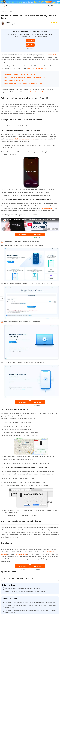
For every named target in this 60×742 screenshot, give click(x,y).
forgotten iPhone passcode (37, 68)
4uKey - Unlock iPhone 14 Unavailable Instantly (30, 31)
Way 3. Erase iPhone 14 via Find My (15, 80)
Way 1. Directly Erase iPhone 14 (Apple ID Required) (20, 74)
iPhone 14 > (11, 11)
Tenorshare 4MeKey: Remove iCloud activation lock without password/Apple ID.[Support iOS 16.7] (30, 611)
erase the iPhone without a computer (22, 139)
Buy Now (31, 40)
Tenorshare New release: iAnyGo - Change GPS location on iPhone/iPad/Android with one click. (30, 606)
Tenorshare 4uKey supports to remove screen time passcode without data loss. (30, 602)
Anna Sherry (8, 22)
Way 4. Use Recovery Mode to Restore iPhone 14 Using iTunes (23, 83)
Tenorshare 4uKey (47, 208)
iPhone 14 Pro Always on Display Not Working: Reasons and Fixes (25, 592)
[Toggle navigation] (54, 5)
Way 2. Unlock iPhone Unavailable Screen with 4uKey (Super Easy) (25, 77)
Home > (5, 11)
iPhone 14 (20, 24)
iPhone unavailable (50, 55)
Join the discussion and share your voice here (20, 578)
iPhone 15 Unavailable (36, 92)
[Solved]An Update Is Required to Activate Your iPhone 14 (23, 588)
